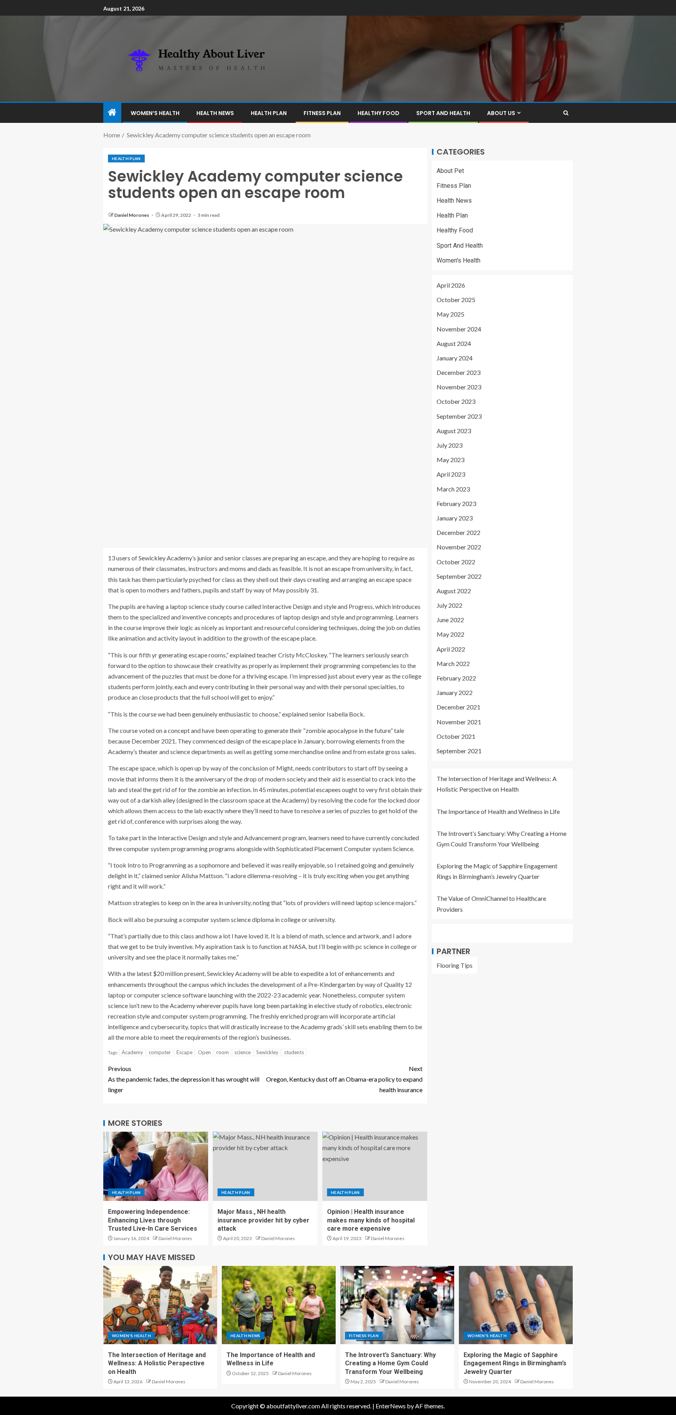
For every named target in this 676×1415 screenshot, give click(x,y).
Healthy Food (378, 113)
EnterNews (391, 1406)
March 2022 (453, 663)
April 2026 (451, 285)
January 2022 (455, 693)
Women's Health (458, 260)
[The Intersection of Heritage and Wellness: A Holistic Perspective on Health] (160, 1305)
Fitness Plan (322, 113)
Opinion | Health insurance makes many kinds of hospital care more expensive (371, 1220)
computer (160, 1052)
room (222, 1052)
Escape (184, 1052)
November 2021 (459, 722)
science (242, 1052)
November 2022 (459, 547)
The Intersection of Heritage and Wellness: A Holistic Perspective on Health (157, 1363)
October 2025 (456, 300)
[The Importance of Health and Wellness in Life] (279, 1305)
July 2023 (449, 445)
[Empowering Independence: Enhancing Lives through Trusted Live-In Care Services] (155, 1166)
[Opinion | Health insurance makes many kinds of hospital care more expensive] (374, 1166)
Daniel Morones (132, 215)
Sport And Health (443, 113)
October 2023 (456, 401)
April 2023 (451, 474)
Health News (215, 113)
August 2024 (454, 343)
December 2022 (458, 532)
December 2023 (458, 372)
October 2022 (456, 561)
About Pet (450, 171)
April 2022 (451, 649)
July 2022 (449, 605)
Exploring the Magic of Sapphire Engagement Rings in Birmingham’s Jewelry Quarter (515, 1363)
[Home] (112, 112)
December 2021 (458, 707)
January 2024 (455, 358)
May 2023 (450, 460)
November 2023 (459, 387)
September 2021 (459, 751)
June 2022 (450, 620)
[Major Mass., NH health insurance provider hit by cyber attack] (265, 1166)
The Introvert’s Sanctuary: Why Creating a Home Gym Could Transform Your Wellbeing (390, 1363)
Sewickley (267, 1052)
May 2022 (450, 634)
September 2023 (459, 416)
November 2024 (459, 329)
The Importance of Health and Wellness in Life (498, 811)
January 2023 (455, 518)
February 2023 (456, 503)
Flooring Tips (455, 965)
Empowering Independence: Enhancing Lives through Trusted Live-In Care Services (152, 1220)
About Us (501, 113)
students (294, 1052)
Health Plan (269, 113)
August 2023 (454, 430)
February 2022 (456, 678)
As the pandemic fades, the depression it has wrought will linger (183, 1079)
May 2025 (450, 314)
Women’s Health (155, 113)
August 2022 (454, 590)
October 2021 (456, 736)
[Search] (566, 113)
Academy (132, 1052)
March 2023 (453, 489)
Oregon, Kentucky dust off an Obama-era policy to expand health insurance (344, 1079)
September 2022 (459, 576)
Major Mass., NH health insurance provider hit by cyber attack (263, 1220)
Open (204, 1052)
